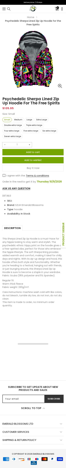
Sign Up (49, 237)
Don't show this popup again (34, 245)
